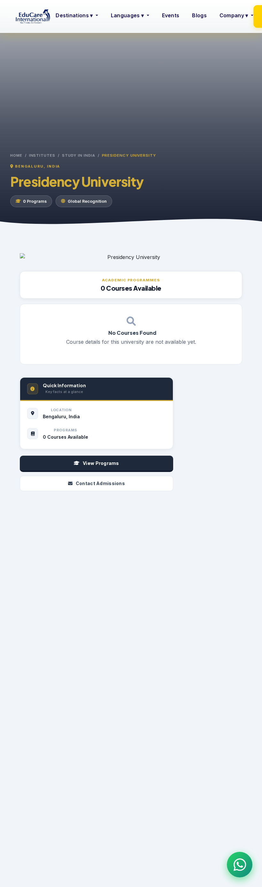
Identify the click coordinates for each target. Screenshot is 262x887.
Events (171, 15)
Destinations (74, 15)
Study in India (78, 155)
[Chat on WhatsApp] (239, 864)
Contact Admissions (100, 483)
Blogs (199, 15)
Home (16, 155)
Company (234, 15)
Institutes (42, 155)
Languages (127, 15)
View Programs (101, 463)
